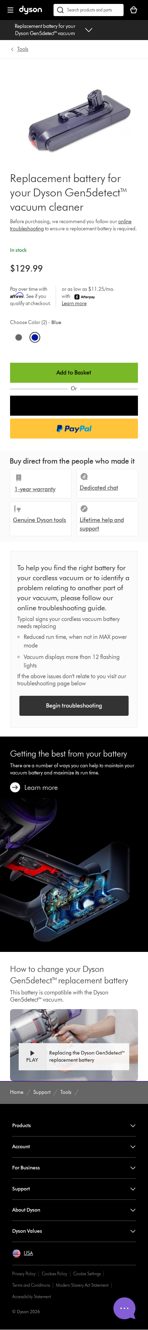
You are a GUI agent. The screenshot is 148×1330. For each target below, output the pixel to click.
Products (21, 1126)
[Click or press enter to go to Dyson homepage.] (30, 13)
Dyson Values (27, 1231)
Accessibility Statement (31, 1296)
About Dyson (26, 1210)
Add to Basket (73, 372)
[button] (74, 406)
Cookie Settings (87, 1273)
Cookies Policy (54, 1273)
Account (21, 1147)
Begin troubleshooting (74, 705)
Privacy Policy (24, 1273)
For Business (26, 1168)
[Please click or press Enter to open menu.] (10, 10)
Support (21, 1189)
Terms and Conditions (31, 1285)
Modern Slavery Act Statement (82, 1285)
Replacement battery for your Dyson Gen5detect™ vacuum (45, 29)
